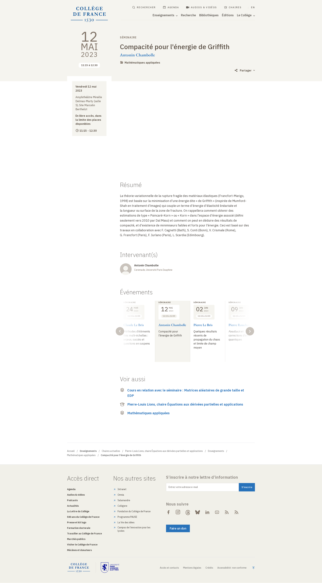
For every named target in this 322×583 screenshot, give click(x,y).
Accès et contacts (169, 567)
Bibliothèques (209, 15)
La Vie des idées (126, 522)
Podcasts (72, 500)
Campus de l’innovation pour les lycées (134, 529)
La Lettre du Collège (78, 511)
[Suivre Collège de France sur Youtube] (217, 512)
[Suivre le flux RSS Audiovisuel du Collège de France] (236, 512)
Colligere (122, 505)
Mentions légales (192, 567)
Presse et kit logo (76, 522)
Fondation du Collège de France (134, 511)
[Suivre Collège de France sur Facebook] (168, 512)
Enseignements (216, 451)
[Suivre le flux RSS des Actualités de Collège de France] (226, 512)
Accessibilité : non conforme (232, 567)
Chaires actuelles (111, 451)
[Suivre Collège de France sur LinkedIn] (207, 512)
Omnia (121, 494)
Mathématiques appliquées (142, 62)
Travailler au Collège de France (84, 533)
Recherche (188, 15)
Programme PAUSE (127, 516)
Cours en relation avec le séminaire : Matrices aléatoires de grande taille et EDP (185, 393)
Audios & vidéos (204, 7)
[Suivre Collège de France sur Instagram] (178, 512)
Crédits (209, 567)
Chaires (235, 7)
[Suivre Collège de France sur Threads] (187, 512)
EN (253, 7)
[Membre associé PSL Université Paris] (110, 567)
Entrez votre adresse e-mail (183, 487)
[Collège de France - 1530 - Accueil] (89, 14)
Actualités (73, 505)
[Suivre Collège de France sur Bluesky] (197, 512)
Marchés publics (76, 539)
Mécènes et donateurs (79, 550)
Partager (246, 70)
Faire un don (178, 528)
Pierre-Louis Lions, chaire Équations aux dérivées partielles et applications (185, 404)
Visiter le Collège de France (82, 544)
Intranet (122, 489)
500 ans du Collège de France (83, 516)
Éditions (228, 15)
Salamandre (124, 500)
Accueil (71, 451)
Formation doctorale (78, 527)
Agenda (173, 7)
